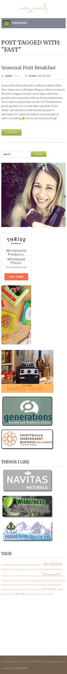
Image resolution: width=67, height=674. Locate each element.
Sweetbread (48, 594)
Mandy (17, 76)
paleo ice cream (16, 585)
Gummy (4, 581)
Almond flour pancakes (11, 565)
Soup (29, 594)
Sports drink (37, 594)
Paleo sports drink (25, 589)
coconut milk (23, 569)
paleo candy (45, 581)
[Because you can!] (33, 7)
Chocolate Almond (9, 569)
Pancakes (38, 589)
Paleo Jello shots (31, 585)
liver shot (22, 581)
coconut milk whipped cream (42, 569)
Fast (62, 576)
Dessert (51, 575)
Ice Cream (13, 581)
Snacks (20, 594)
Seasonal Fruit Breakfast (28, 68)
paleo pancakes (45, 585)
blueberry (39, 565)
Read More (11, 132)
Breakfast (53, 564)
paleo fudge (55, 581)
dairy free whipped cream (30, 576)
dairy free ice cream (9, 576)
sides (12, 594)
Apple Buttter (28, 565)
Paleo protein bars (9, 589)
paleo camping (32, 581)
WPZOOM (21, 668)
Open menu (19, 23)
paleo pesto (57, 585)
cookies (59, 569)
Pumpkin (49, 589)
